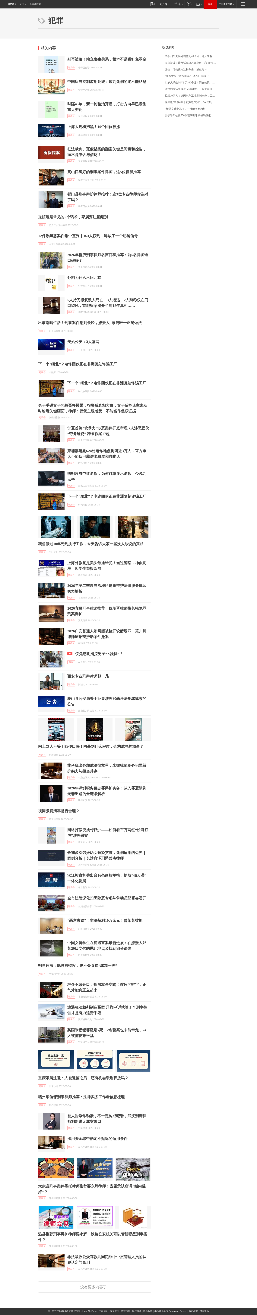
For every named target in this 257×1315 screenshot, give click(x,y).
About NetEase (89, 1311)
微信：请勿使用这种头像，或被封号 (186, 69)
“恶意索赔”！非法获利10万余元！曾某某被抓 (105, 920)
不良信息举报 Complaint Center (170, 1311)
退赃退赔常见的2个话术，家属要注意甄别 (73, 217)
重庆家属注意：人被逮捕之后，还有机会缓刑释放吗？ (83, 1078)
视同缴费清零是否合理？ (59, 811)
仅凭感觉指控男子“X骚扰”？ (99, 654)
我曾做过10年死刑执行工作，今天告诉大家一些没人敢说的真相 (91, 544)
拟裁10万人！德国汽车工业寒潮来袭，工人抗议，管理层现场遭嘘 (192, 95)
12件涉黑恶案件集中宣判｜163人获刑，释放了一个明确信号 (88, 236)
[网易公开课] (164, 4)
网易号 (71, 67)
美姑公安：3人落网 (83, 342)
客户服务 (136, 1311)
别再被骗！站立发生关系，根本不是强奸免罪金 (106, 59)
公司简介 (103, 1311)
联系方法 (114, 1311)
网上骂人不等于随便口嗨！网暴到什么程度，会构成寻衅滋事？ (91, 746)
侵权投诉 (204, 1311)
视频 (71, 662)
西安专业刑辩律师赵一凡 (88, 676)
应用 (22, 4)
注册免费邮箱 (225, 4)
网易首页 (12, 4)
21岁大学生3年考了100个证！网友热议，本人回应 (192, 82)
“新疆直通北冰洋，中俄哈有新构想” (186, 108)
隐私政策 (147, 1311)
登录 (210, 4)
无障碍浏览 (35, 4)
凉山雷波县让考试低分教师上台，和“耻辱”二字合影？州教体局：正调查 (192, 62)
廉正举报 (193, 1311)
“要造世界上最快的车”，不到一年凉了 (187, 76)
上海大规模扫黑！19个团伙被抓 (93, 127)
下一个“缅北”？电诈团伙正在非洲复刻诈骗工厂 (77, 364)
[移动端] (153, 4)
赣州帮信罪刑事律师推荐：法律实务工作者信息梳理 (81, 1097)
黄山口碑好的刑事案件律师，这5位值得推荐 (104, 172)
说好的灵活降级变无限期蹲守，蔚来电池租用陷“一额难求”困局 (192, 89)
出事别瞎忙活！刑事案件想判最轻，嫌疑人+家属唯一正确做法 (90, 323)
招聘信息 (125, 1311)
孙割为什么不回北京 (84, 277)
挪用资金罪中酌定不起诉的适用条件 (97, 1138)
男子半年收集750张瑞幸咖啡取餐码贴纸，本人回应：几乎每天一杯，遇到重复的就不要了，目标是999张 (192, 115)
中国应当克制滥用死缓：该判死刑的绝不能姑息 (106, 81)
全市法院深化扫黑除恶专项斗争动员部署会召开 (106, 898)
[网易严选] (178, 4)
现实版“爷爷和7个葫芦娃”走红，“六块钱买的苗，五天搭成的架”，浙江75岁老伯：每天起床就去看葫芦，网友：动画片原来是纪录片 (192, 102)
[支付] (189, 4)
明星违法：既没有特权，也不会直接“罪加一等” (77, 965)
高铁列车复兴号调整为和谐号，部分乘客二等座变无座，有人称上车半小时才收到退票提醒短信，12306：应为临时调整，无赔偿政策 (192, 56)
